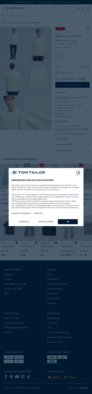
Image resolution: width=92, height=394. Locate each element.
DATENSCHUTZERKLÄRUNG (21, 213)
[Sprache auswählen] (79, 173)
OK (67, 222)
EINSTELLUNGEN (46, 222)
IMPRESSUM (38, 213)
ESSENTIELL (24, 222)
